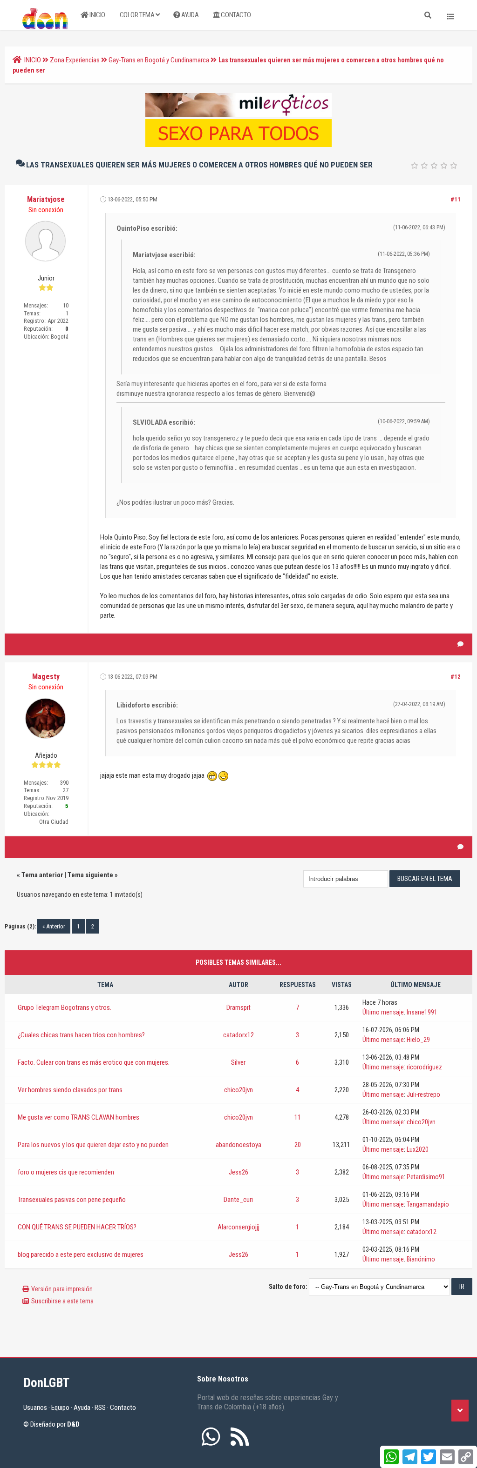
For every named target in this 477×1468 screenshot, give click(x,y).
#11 (455, 199)
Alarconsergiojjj (238, 1227)
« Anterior (53, 926)
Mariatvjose (46, 199)
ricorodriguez (424, 1067)
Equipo (60, 1407)
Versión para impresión (62, 1289)
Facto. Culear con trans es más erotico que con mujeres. (94, 1062)
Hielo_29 (418, 1039)
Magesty (46, 676)
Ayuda (189, 15)
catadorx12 (238, 1035)
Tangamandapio (428, 1204)
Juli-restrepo (423, 1094)
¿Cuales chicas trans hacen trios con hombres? (81, 1035)
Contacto (235, 15)
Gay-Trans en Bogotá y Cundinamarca (159, 60)
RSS (100, 1407)
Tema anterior (42, 875)
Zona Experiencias (75, 60)
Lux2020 (418, 1149)
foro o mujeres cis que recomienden (66, 1172)
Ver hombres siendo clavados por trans (70, 1090)
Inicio (97, 15)
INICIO (32, 60)
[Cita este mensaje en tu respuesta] (460, 644)
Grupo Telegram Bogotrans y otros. (64, 1007)
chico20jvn (238, 1090)
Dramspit (238, 1007)
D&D (73, 1424)
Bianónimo (421, 1259)
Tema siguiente (90, 875)
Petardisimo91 (426, 1177)
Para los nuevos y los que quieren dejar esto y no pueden (93, 1145)
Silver (238, 1062)
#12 (455, 676)
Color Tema (138, 15)
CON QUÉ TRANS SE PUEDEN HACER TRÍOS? (77, 1227)
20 (297, 1145)
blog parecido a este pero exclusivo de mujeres (80, 1254)
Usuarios (35, 1407)
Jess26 (238, 1172)
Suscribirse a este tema (62, 1301)
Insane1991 (422, 1012)
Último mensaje (383, 1012)
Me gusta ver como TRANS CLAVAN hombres (78, 1117)
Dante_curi (238, 1199)
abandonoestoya (238, 1145)
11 (297, 1117)
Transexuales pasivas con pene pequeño (72, 1199)
